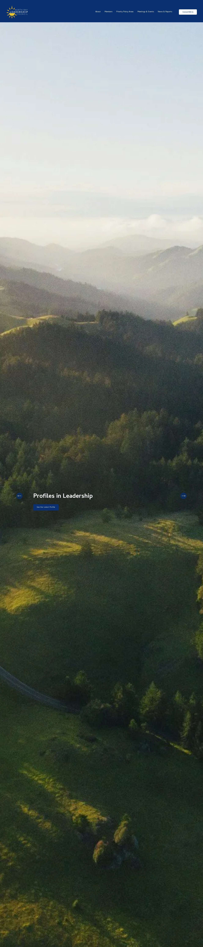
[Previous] (19, 496)
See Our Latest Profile (46, 507)
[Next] (183, 496)
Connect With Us (187, 12)
